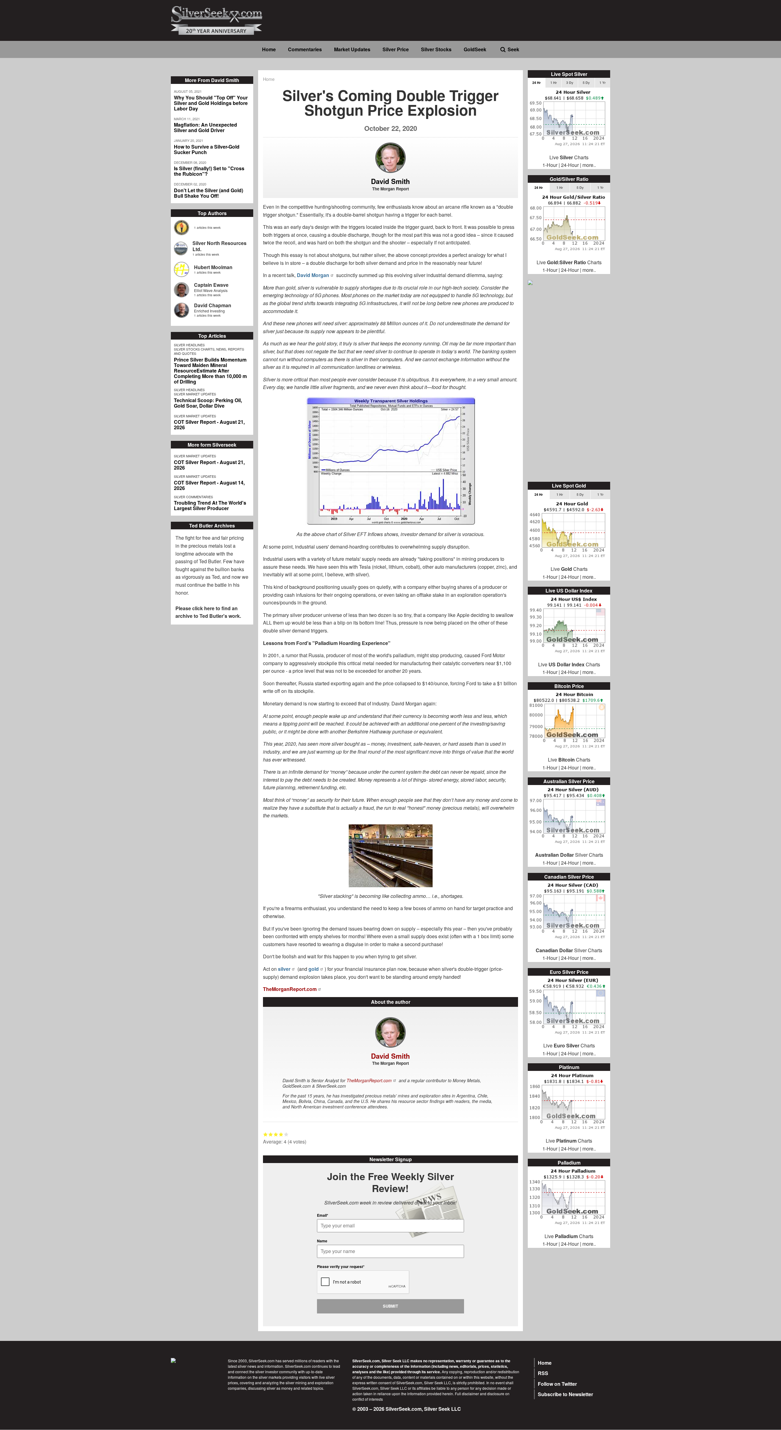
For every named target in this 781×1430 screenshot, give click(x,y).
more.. (589, 164)
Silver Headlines (189, 344)
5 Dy (586, 82)
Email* (322, 1215)
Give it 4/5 (281, 1134)
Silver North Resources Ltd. (220, 246)
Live (547, 1045)
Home (269, 49)
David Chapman (212, 305)
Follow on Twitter (557, 1383)
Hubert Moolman (213, 267)
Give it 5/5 (286, 1134)
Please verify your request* (341, 1266)
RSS (543, 1373)
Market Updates (352, 49)
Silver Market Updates (195, 393)
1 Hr (553, 82)
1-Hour (549, 164)
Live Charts (568, 157)
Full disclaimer (467, 1393)
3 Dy (569, 82)
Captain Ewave (211, 284)
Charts (574, 1045)
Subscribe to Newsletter (565, 1394)
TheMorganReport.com (290, 988)
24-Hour (570, 164)
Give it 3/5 (276, 1134)
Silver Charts (569, 854)
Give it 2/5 (270, 1134)
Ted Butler (210, 561)
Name (322, 1241)
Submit (390, 1306)
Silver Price (396, 49)
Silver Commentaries (193, 496)
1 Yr (602, 82)
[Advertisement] (569, 384)
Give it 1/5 (265, 1134)
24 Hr (536, 82)
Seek (513, 49)
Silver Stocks (436, 49)
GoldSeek (475, 49)
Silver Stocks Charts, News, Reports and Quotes (209, 351)
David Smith (390, 181)
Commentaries (305, 49)
